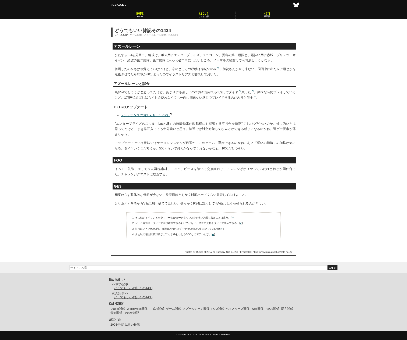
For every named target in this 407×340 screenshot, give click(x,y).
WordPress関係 (137, 308)
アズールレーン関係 (155, 34)
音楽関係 (116, 312)
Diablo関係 (117, 308)
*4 (255, 96)
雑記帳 (267, 16)
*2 (240, 91)
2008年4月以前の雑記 (125, 324)
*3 (253, 91)
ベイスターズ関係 (237, 308)
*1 (218, 68)
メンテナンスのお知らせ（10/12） (145, 115)
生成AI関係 (156, 308)
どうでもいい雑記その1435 (133, 297)
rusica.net (119, 5)
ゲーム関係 (136, 34)
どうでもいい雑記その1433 (133, 288)
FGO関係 (173, 34)
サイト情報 (203, 16)
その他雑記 (131, 312)
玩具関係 (287, 308)
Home (140, 16)
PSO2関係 (272, 308)
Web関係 (257, 308)
